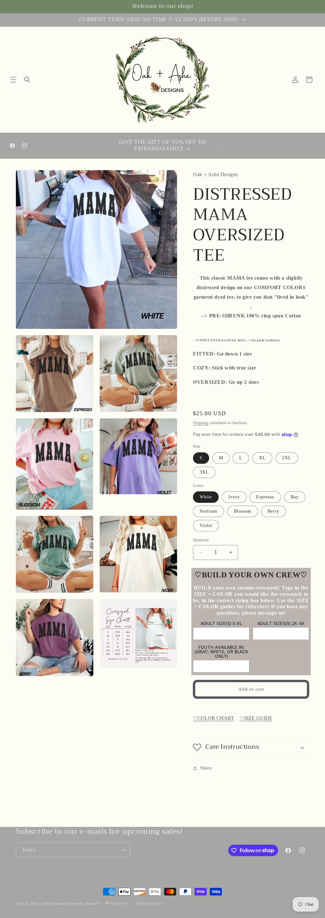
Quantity (201, 539)
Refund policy (117, 903)
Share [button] (205, 768)
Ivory (234, 497)
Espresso (265, 497)
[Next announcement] (221, 146)
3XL (204, 472)
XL (262, 458)
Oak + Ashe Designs (47, 903)
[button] (13, 80)
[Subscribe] (123, 849)
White (206, 497)
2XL (286, 458)
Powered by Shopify (82, 903)
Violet (206, 525)
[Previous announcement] (104, 146)
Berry (273, 511)
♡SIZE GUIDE (256, 718)
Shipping (201, 423)
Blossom (242, 511)
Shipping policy (149, 903)
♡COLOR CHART (213, 718)
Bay (295, 497)
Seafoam (208, 511)
